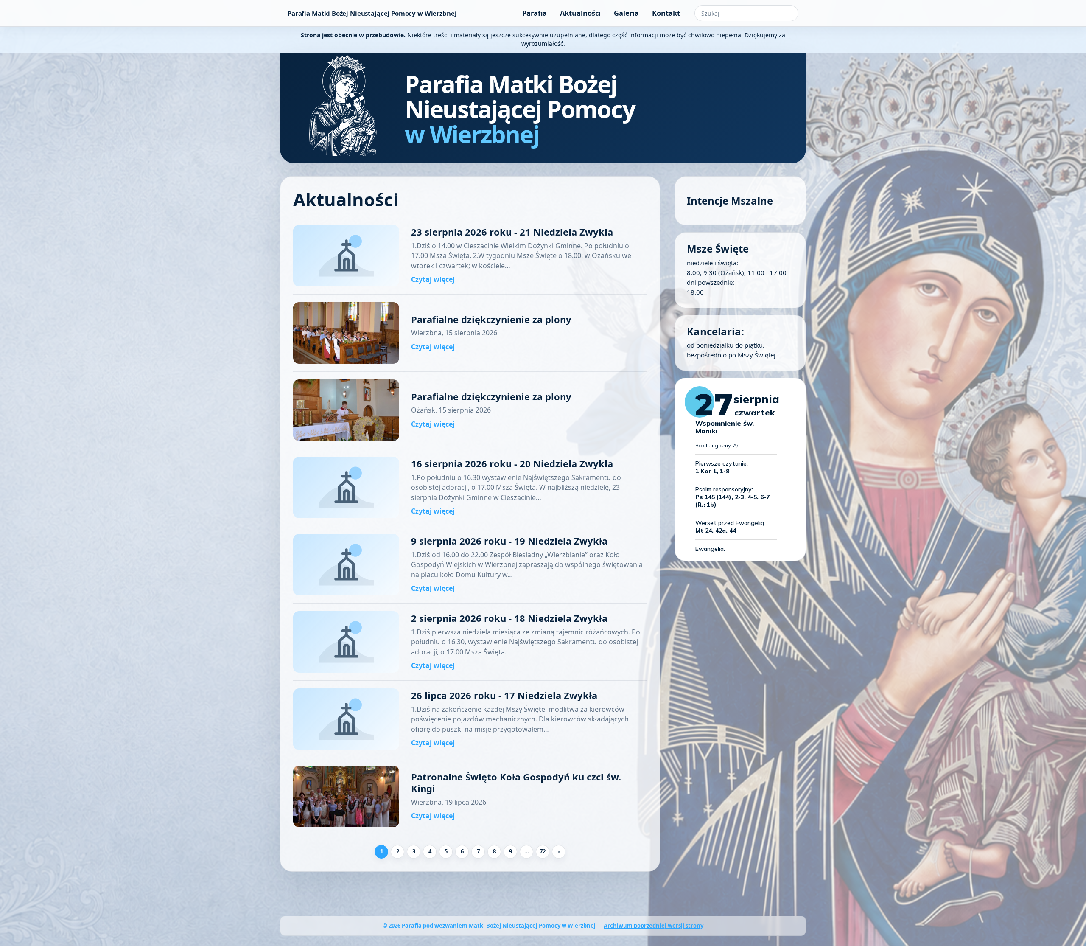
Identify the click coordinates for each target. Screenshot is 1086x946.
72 (543, 851)
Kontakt (666, 13)
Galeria (626, 13)
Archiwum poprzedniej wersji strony (653, 925)
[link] (470, 256)
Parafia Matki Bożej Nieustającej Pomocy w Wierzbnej (372, 13)
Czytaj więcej (433, 279)
